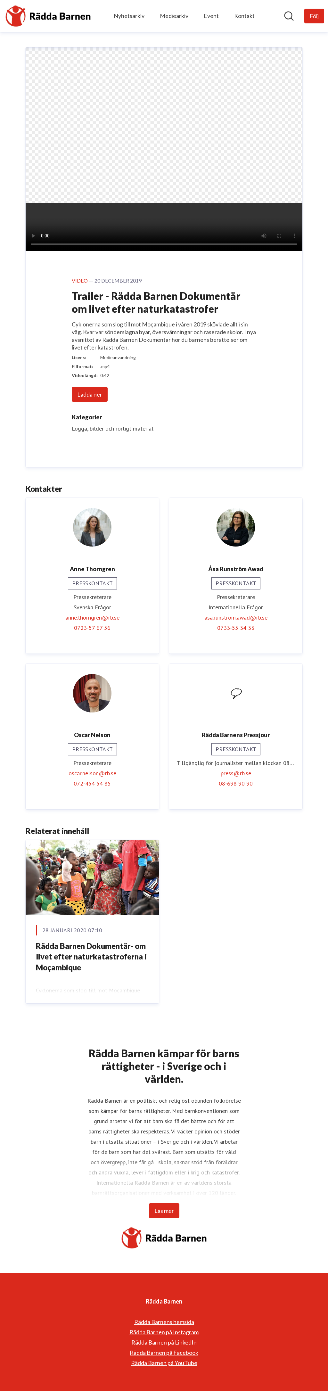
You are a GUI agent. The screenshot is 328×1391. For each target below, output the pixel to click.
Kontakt (244, 15)
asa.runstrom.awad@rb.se (235, 617)
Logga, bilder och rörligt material (112, 428)
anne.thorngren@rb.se (92, 617)
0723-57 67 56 (92, 627)
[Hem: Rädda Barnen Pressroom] (48, 16)
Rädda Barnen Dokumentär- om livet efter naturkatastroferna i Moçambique (91, 956)
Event (211, 15)
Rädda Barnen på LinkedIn (164, 1342)
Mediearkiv (174, 15)
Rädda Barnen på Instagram (164, 1332)
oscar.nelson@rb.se (92, 773)
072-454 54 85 (92, 783)
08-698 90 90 (236, 783)
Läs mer (164, 1210)
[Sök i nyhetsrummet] (289, 16)
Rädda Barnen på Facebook (164, 1352)
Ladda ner (89, 394)
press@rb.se (236, 773)
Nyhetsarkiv (129, 15)
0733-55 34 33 (235, 627)
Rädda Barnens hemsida (164, 1321)
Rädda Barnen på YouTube (164, 1362)
